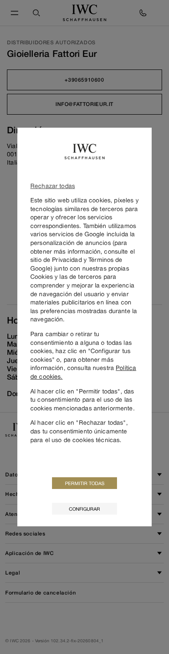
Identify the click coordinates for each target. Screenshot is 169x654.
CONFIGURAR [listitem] (84, 509)
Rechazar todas (52, 185)
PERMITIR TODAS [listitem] (84, 483)
